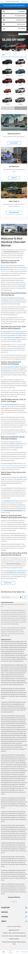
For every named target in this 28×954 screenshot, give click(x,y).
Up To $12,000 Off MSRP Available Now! (14, 5)
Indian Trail (24, 269)
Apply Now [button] (14, 177)
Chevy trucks (13, 344)
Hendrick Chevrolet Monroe (18, 933)
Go (24, 597)
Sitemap (17, 936)
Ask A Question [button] (8, 582)
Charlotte (16, 269)
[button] (26, 7)
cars (22, 344)
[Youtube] (14, 902)
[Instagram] (16, 902)
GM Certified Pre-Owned (12, 465)
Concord (20, 269)
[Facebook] (11, 902)
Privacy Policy (5, 936)
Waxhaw (7, 271)
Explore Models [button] (14, 143)
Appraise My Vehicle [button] (14, 212)
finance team (4, 522)
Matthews (3, 271)
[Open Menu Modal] (2, 1)
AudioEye (11, 938)
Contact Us (11, 936)
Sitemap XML (23, 936)
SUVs (18, 344)
